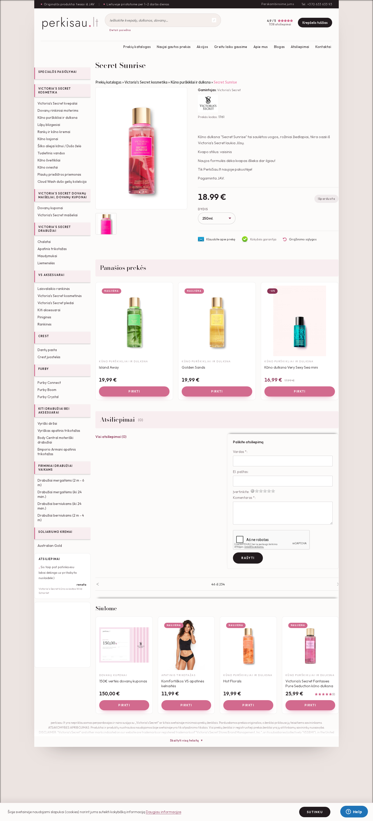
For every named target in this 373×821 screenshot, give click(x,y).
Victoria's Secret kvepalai (57, 103)
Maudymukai (47, 256)
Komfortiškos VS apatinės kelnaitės (182, 683)
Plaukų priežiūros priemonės (59, 174)
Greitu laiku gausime (230, 46)
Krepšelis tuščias (315, 23)
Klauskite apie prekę (220, 239)
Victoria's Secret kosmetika (54, 90)
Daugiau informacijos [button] (163, 812)
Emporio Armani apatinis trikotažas (57, 451)
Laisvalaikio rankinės (54, 288)
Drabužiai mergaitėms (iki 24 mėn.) (60, 494)
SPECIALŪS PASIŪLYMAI (57, 72)
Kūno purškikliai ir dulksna (57, 117)
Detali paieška (120, 30)
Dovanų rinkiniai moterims (58, 110)
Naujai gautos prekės (174, 46)
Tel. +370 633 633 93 (316, 4)
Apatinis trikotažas (52, 249)
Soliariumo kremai (55, 532)
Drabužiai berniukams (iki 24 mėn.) (59, 506)
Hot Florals (232, 681)
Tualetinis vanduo (51, 153)
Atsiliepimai (300, 46)
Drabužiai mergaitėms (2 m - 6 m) (61, 482)
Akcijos (202, 46)
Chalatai (44, 241)
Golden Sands (193, 367)
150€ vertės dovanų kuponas (123, 681)
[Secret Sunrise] (141, 148)
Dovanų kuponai (50, 208)
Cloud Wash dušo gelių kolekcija (62, 181)
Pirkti (134, 391)
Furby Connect (49, 382)
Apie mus (260, 46)
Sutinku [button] (315, 812)
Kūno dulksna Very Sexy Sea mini (291, 367)
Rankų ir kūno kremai (54, 131)
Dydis (203, 209)
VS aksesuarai (51, 275)
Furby (43, 369)
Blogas (279, 46)
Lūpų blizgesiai (49, 124)
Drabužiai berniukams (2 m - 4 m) (61, 517)
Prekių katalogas (136, 46)
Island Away (109, 367)
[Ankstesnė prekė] (97, 584)
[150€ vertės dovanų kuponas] (124, 645)
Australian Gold (50, 545)
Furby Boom (47, 389)
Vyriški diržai (47, 423)
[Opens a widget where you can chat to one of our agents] (354, 812)
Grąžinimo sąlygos (303, 239)
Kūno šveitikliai (49, 160)
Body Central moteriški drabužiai (55, 440)
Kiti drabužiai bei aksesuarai (54, 410)
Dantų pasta (47, 350)
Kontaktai (323, 46)
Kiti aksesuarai (49, 310)
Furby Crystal (48, 397)
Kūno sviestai (48, 167)
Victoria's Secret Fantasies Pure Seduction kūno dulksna (309, 683)
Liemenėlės (46, 263)
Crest (43, 336)
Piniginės (44, 317)
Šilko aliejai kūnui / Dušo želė (59, 146)
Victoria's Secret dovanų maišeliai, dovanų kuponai (62, 195)
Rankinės (45, 324)
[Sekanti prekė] (338, 584)
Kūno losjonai (48, 139)
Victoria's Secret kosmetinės (60, 295)
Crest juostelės (49, 357)
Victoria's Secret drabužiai (54, 229)
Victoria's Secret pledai (56, 303)
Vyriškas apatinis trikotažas (59, 430)
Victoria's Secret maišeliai (58, 215)
